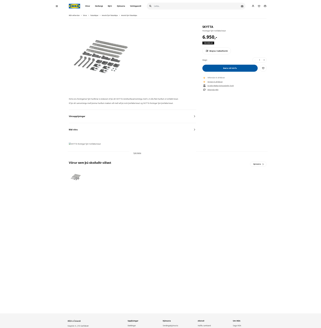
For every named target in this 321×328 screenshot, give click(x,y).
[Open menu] (56, 6)
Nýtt (110, 6)
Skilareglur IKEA (212, 90)
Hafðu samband (204, 325)
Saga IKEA (237, 325)
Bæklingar (132, 325)
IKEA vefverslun (74, 15)
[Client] (253, 6)
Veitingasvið (135, 6)
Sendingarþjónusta (170, 325)
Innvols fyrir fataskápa (110, 15)
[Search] (150, 6)
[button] (88, 6)
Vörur (85, 15)
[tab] (132, 116)
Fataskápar (94, 15)
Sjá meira (137, 153)
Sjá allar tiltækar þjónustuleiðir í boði (220, 86)
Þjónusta (121, 6)
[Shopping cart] (265, 6)
